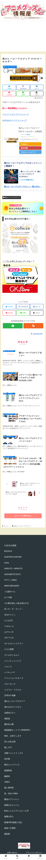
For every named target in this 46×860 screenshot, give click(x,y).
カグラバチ (9, 632)
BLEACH (8, 551)
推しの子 (8, 747)
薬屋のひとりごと (11, 805)
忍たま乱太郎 (10, 742)
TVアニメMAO (10, 580)
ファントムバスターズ (13, 678)
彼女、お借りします (12, 736)
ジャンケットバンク (12, 661)
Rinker (28, 134)
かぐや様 (8, 597)
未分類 (7, 759)
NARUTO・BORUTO (13, 569)
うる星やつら (10, 592)
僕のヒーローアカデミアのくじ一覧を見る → (23, 187)
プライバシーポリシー (34, 852)
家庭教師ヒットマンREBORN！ (17, 730)
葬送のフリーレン (11, 799)
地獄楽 (7, 719)
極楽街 (7, 776)
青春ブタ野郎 (10, 828)
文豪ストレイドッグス (13, 753)
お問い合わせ (12, 852)
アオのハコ (9, 626)
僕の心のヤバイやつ (12, 707)
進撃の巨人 (9, 817)
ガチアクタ (9, 638)
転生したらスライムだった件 (16, 811)
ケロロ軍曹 (9, 649)
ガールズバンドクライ (13, 643)
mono (6, 563)
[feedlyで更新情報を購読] (13, 325)
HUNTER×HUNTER (13, 557)
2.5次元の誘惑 (10, 545)
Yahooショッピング (28, 152)
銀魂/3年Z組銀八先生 (13, 822)
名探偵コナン (10, 713)
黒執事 (7, 834)
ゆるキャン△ (10, 615)
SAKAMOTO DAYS (12, 574)
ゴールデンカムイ (11, 655)
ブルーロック (10, 684)
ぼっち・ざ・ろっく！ (13, 609)
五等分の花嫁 (10, 695)
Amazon (24, 144)
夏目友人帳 (9, 724)
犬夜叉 (7, 782)
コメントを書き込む (23, 516)
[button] (41, 454)
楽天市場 (24, 148)
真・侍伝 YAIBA (11, 794)
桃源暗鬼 (8, 770)
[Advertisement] (23, 39)
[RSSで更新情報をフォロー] (33, 325)
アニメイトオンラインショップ (15, 114)
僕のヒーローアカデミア (12, 197)
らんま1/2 (8, 620)
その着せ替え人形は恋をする (16, 603)
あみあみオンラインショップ (14, 120)
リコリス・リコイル (12, 690)
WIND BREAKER (11, 586)
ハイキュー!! (9, 672)
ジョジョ (8, 667)
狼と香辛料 (9, 788)
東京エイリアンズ (11, 765)
